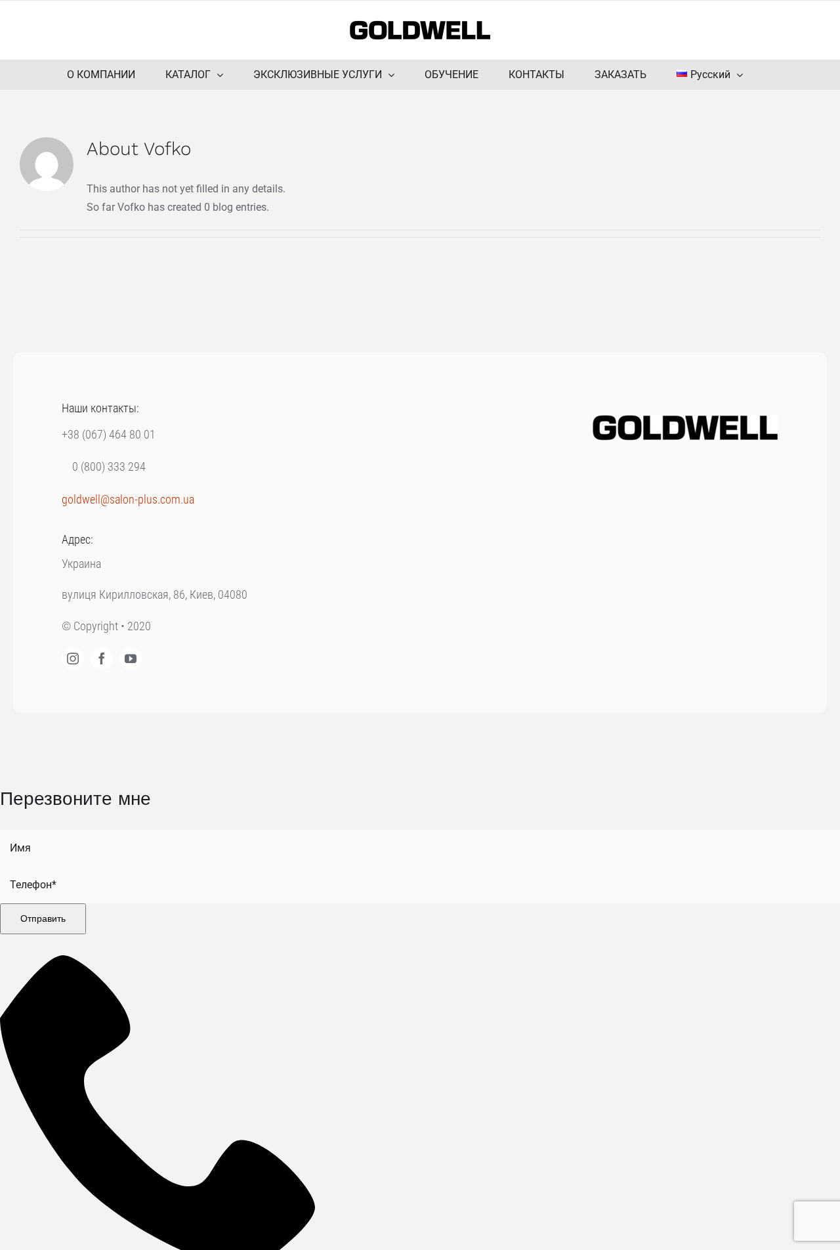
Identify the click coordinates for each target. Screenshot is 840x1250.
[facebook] (102, 658)
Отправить (43, 918)
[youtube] (130, 658)
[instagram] (73, 658)
